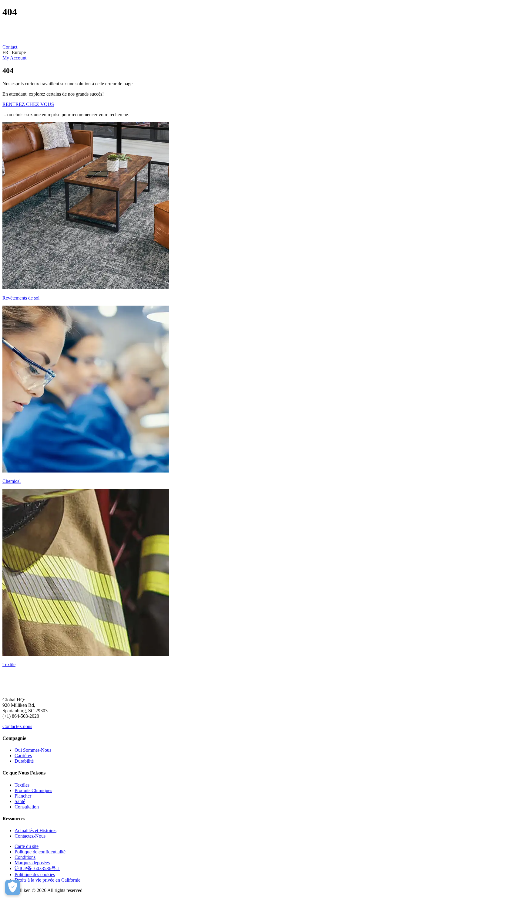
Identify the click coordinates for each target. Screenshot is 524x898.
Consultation (27, 806)
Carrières (23, 755)
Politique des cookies (35, 874)
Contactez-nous (17, 726)
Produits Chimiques (33, 790)
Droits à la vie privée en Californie (47, 880)
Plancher (23, 795)
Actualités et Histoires (35, 830)
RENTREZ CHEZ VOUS (28, 104)
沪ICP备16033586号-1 (37, 868)
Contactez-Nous (30, 836)
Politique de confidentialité (40, 851)
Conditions (25, 857)
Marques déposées (32, 862)
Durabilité (24, 761)
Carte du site (27, 846)
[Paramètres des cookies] (12, 887)
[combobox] (262, 52)
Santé (20, 801)
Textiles (22, 785)
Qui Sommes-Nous (33, 750)
